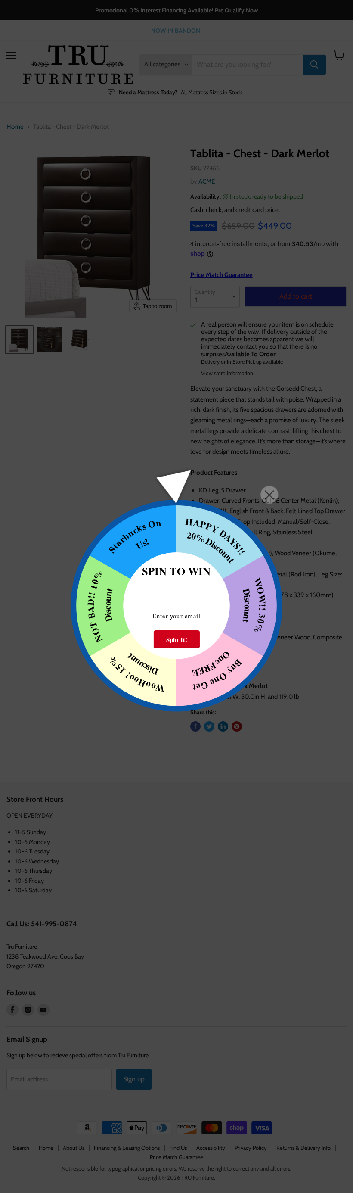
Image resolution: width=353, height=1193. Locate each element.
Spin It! (176, 639)
